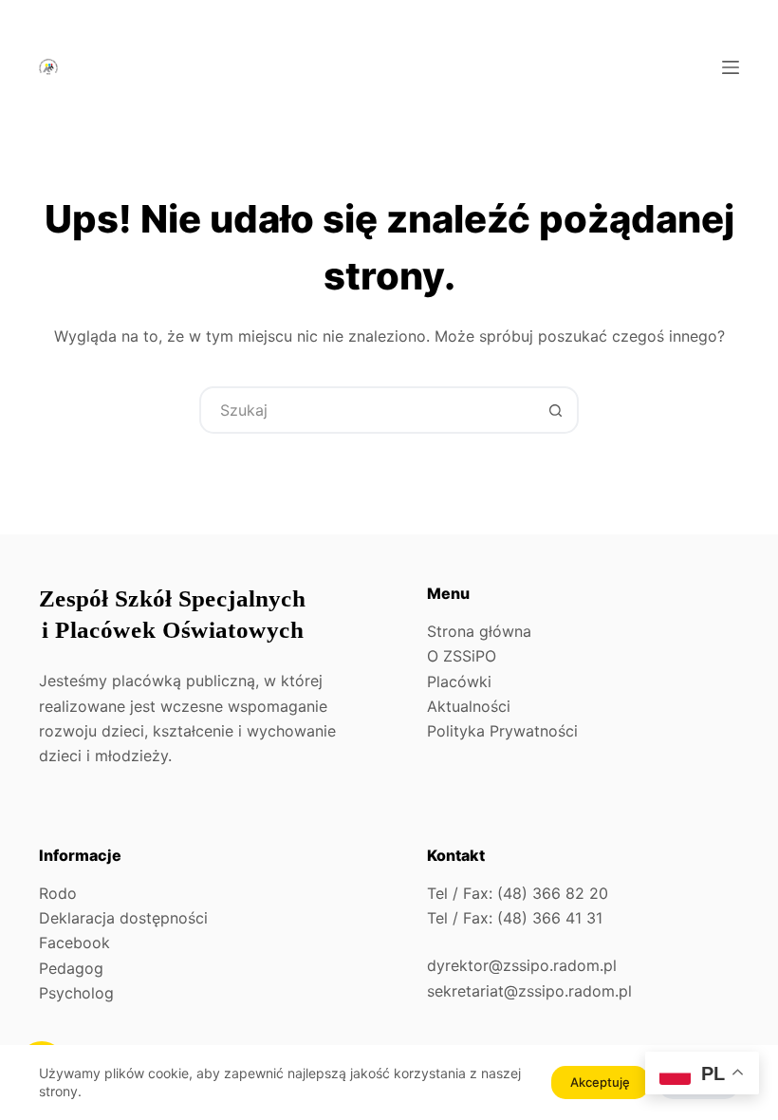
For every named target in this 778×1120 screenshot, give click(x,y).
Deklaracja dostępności (123, 917)
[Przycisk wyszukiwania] (555, 410)
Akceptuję (600, 1082)
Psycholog (76, 992)
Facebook (74, 942)
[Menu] (730, 67)
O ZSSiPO (461, 655)
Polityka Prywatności (502, 730)
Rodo (58, 893)
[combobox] (367, 410)
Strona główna (479, 631)
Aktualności (468, 706)
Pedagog (71, 968)
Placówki (459, 681)
